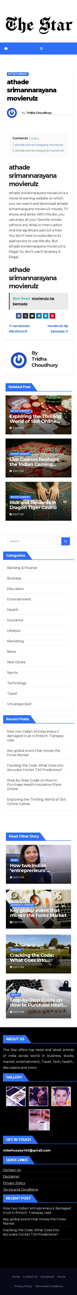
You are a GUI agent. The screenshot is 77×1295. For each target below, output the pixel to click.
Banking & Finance (22, 568)
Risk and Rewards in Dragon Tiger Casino (33, 505)
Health (12, 610)
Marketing (15, 641)
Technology (16, 683)
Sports (12, 672)
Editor (18, 427)
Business (14, 578)
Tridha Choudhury (39, 113)
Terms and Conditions (20, 1189)
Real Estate (16, 662)
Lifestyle (13, 631)
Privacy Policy (14, 1183)
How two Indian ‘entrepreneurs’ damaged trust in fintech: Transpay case (35, 736)
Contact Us (12, 1170)
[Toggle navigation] (41, 48)
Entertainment (17, 74)
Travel (12, 693)
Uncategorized (19, 704)
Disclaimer (11, 1176)
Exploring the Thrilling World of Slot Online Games (35, 421)
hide (34, 138)
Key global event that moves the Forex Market (38, 912)
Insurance (15, 620)
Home (16, 1276)
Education (15, 589)
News (11, 652)
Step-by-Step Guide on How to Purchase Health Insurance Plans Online (34, 784)
